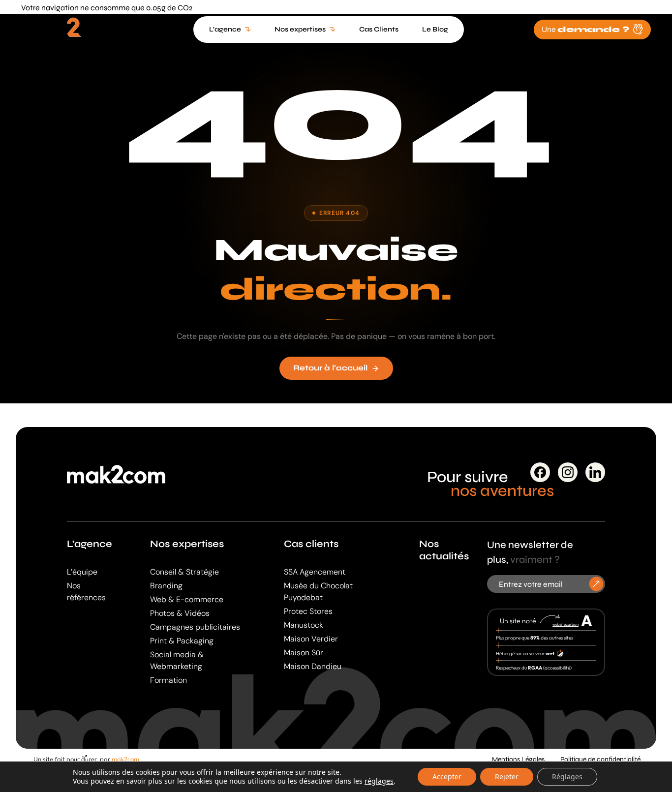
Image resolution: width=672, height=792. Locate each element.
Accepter (446, 776)
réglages (379, 781)
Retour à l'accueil (330, 367)
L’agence (89, 544)
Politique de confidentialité (600, 759)
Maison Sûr (303, 652)
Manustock (303, 625)
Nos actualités (444, 550)
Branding (166, 585)
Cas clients (311, 544)
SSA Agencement (314, 572)
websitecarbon (565, 624)
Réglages (567, 776)
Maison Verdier (311, 639)
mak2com (125, 759)
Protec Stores (308, 611)
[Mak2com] (72, 31)
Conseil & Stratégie (184, 572)
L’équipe (82, 572)
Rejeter (507, 776)
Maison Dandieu (312, 666)
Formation (168, 680)
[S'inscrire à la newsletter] (596, 584)
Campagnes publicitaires (195, 627)
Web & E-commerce (186, 599)
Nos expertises (187, 544)
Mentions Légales (518, 759)
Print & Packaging (182, 641)
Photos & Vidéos (180, 613)
